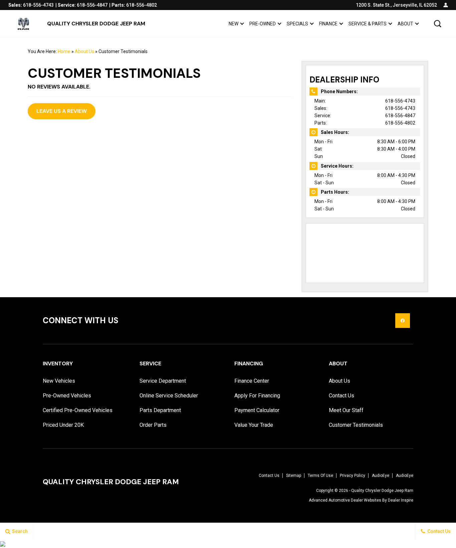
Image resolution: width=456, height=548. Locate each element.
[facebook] (402, 320)
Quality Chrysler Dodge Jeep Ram (382, 490)
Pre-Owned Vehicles (67, 395)
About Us (84, 51)
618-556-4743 (400, 101)
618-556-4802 (400, 123)
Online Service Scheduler (169, 395)
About (405, 23)
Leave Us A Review (61, 111)
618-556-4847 (400, 115)
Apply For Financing (257, 395)
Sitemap (293, 475)
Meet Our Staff (346, 410)
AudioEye (380, 475)
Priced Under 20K (63, 425)
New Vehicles (59, 381)
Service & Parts (368, 23)
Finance (328, 23)
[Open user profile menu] (445, 5)
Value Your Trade (253, 425)
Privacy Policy (352, 475)
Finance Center (251, 381)
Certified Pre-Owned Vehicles (77, 410)
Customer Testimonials (356, 425)
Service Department (163, 381)
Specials (297, 23)
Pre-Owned (262, 23)
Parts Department (160, 410)
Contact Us (341, 395)
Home (64, 51)
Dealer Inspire (400, 500)
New (233, 23)
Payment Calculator (256, 410)
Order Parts (153, 425)
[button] (437, 23)
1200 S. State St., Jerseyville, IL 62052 (396, 5)
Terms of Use (320, 475)
